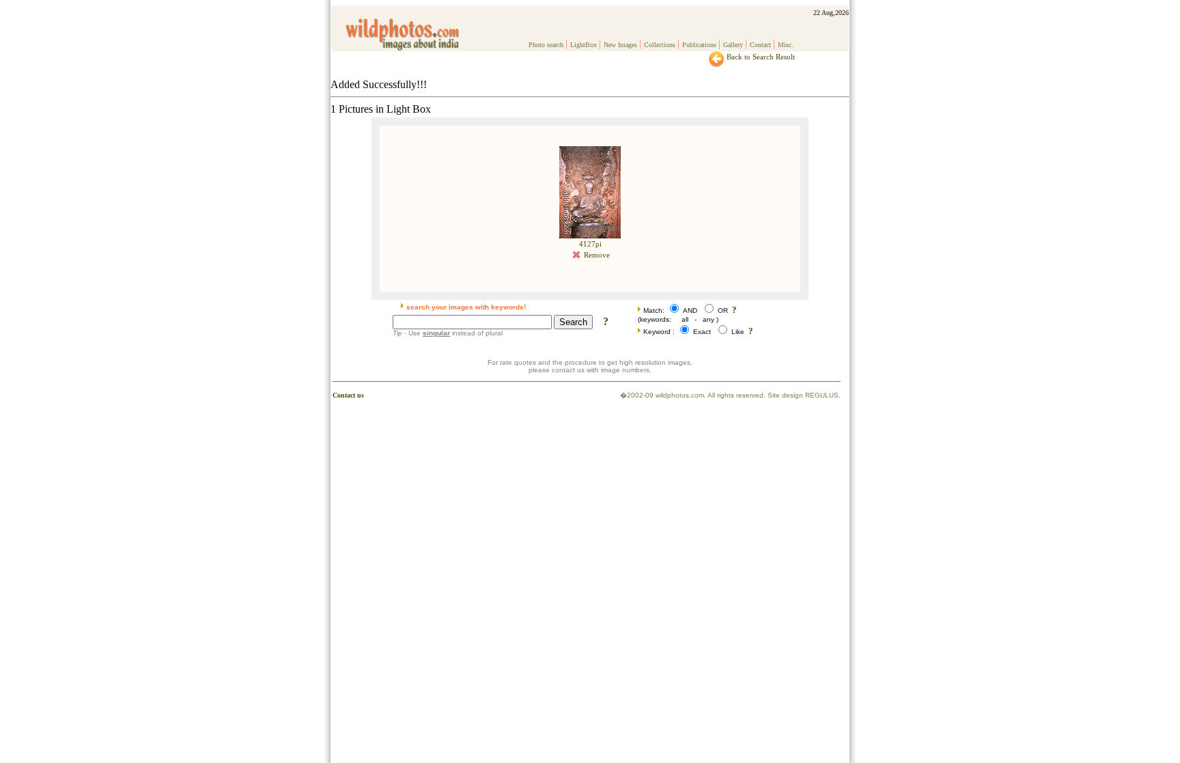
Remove (596, 255)
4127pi (590, 244)
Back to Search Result (760, 57)
